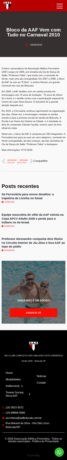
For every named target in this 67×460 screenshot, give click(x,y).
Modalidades (13, 379)
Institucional (13, 386)
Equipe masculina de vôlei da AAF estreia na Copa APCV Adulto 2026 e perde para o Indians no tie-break (33, 218)
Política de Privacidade (45, 441)
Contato (41, 382)
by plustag (34, 455)
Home (9, 372)
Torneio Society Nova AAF (15, 394)
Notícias (41, 376)
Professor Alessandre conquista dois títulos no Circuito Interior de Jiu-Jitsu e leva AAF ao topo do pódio (33, 242)
